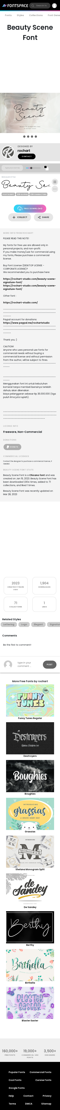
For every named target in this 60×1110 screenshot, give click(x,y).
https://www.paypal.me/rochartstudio (26, 322)
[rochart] (10, 152)
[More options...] (55, 189)
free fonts (10, 1055)
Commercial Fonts (40, 1072)
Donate (14, 447)
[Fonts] (15, 5)
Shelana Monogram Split (30, 869)
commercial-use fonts (30, 1056)
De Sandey (30, 907)
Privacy (47, 1095)
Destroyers (30, 756)
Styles (20, 15)
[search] (39, 6)
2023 (16, 583)
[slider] (31, 168)
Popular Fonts (17, 1072)
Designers (50, 1055)
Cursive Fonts (43, 1080)
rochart (24, 150)
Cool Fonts (15, 1080)
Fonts (8, 15)
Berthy (30, 945)
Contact (27, 156)
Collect (22, 217)
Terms (12, 1103)
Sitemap (46, 1103)
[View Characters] (55, 182)
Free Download (33, 208)
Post (50, 664)
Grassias (30, 831)
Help (11, 1095)
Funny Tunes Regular (30, 718)
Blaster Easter (30, 1020)
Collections (36, 15)
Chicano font (37, 475)
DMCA (28, 1103)
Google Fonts (17, 1088)
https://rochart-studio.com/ (20, 302)
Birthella (30, 982)
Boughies (30, 793)
